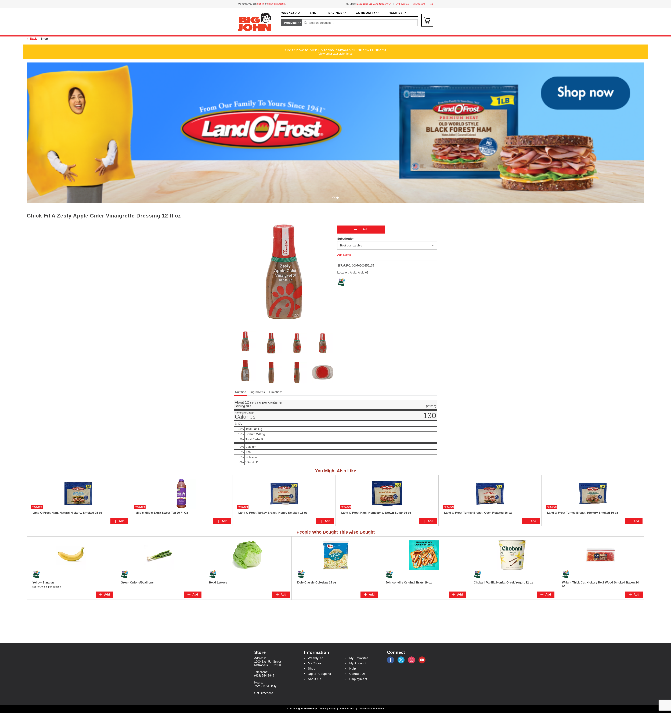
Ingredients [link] (257, 392)
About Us (314, 679)
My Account (419, 4)
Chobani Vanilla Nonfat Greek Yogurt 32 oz (503, 582)
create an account (276, 3)
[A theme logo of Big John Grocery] (254, 21)
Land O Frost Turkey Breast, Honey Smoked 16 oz (272, 512)
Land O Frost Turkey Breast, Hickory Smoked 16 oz (582, 512)
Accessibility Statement (371, 708)
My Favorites (402, 4)
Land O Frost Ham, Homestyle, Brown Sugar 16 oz (376, 512)
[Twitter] (401, 659)
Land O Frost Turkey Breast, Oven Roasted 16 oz (478, 512)
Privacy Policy (328, 708)
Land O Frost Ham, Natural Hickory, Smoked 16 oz (67, 512)
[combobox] (291, 22)
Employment (358, 679)
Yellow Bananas (43, 582)
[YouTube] (411, 659)
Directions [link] (276, 392)
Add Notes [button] (344, 255)
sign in (260, 3)
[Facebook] (390, 659)
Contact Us (357, 673)
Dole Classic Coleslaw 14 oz (316, 582)
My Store (314, 663)
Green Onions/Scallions (137, 582)
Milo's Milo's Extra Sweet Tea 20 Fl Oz (161, 512)
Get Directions (263, 693)
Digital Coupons (319, 673)
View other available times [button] (335, 53)
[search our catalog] (305, 22)
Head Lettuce (218, 582)
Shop (44, 38)
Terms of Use (347, 708)
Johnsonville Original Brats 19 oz (408, 582)
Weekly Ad (315, 658)
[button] (374, 4)
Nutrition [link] (240, 392)
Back (33, 38)
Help (431, 4)
